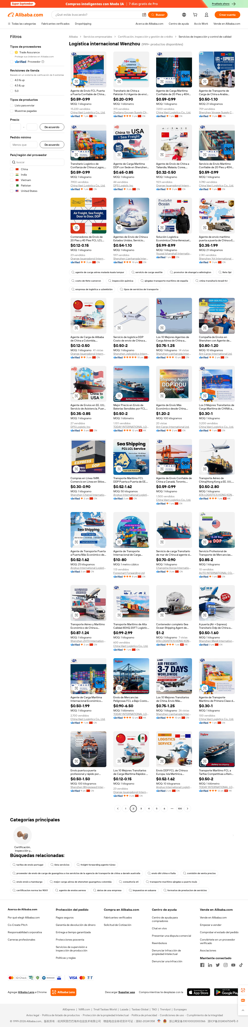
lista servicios (61, 864)
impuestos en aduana (144, 890)
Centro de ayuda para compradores (165, 919)
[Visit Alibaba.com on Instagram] (225, 965)
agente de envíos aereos (72, 890)
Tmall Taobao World (105, 1009)
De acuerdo (52, 127)
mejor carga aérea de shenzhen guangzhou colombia (83, 881)
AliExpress (69, 1009)
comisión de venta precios (201, 873)
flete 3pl (226, 272)
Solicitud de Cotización (117, 924)
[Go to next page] (187, 808)
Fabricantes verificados (118, 917)
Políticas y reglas (66, 957)
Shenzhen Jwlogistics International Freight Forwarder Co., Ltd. (131, 353)
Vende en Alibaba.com (213, 917)
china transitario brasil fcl (213, 280)
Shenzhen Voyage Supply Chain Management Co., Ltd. (217, 112)
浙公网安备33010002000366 (187, 1021)
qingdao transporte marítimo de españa (166, 280)
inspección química (122, 280)
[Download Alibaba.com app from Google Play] (227, 992)
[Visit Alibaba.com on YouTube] (233, 965)
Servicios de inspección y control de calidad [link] (205, 36)
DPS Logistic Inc (123, 185)
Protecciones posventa (70, 939)
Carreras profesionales (21, 939)
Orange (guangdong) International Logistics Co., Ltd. (174, 185)
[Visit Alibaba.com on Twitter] (217, 965)
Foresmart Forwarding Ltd (129, 572)
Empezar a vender (210, 924)
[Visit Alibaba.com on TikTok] (241, 965)
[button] (144, 14)
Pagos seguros (65, 917)
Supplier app (126, 992)
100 (180, 808)
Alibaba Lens (26, 992)
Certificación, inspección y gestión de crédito (145, 36)
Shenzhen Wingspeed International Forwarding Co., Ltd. (88, 787)
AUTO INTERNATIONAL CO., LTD (217, 572)
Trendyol (165, 1009)
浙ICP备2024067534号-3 (223, 1021)
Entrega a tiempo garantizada (73, 932)
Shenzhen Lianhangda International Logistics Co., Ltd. (131, 258)
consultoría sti (131, 881)
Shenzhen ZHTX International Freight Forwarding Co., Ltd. (88, 640)
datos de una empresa (109, 890)
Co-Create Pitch (18, 924)
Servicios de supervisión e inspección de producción (71, 948)
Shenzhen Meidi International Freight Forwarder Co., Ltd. (217, 640)
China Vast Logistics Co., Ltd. (88, 112)
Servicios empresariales (98, 36)
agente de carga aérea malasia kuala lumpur (99, 272)
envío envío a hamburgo (29, 881)
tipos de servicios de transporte (141, 289)
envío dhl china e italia (164, 873)
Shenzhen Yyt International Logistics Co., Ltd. (217, 258)
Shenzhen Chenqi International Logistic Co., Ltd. (88, 494)
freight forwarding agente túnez (98, 864)
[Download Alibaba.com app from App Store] (198, 992)
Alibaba (73, 36)
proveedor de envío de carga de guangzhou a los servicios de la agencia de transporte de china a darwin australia (78, 873)
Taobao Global (140, 1009)
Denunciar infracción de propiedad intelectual (166, 952)
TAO (154, 1009)
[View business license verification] (159, 1021)
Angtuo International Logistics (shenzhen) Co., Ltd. (131, 494)
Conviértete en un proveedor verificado (217, 941)
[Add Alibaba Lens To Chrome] (63, 992)
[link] (243, 990)
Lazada (124, 1009)
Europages (180, 1009)
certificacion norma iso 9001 (32, 890)
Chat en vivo (159, 928)
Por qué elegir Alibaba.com (24, 917)
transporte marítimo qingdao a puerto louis (173, 881)
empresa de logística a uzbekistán (94, 289)
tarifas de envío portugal (29, 864)
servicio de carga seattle (149, 272)
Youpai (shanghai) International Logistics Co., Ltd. (174, 253)
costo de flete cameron (88, 280)
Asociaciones (208, 950)
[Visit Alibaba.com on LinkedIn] (210, 965)
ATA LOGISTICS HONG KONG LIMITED (217, 494)
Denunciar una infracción (167, 961)
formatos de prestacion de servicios (187, 890)
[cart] (196, 15)
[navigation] (37, 423)
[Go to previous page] (117, 808)
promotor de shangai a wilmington (192, 272)
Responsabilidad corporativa (25, 932)
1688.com (84, 1009)
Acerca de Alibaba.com (22, 909)
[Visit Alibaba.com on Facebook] (202, 965)
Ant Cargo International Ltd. (215, 353)
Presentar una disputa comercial (171, 935)
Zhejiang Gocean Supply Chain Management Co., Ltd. (131, 112)
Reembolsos (159, 943)
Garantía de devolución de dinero (76, 924)
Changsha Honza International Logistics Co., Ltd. (174, 567)
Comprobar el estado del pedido (219, 932)
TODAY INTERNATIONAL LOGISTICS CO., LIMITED (131, 426)
